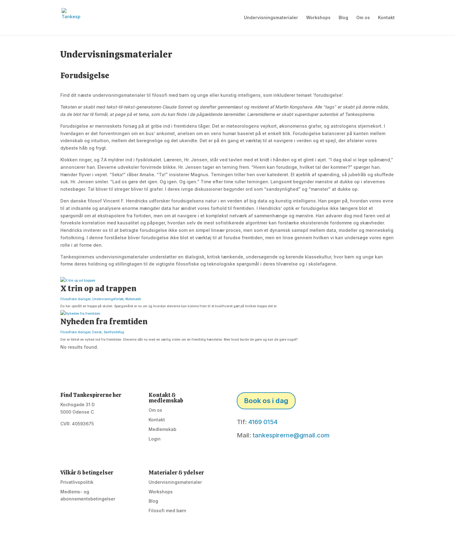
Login (155, 438)
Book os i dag (266, 401)
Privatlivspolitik (76, 482)
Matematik (133, 299)
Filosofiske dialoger (75, 299)
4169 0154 (263, 422)
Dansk (97, 332)
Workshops (318, 17)
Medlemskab (162, 429)
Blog (343, 17)
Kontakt (386, 17)
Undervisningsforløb (108, 299)
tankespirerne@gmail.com (291, 435)
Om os (363, 17)
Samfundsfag (114, 332)
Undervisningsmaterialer (271, 17)
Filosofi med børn (167, 510)
